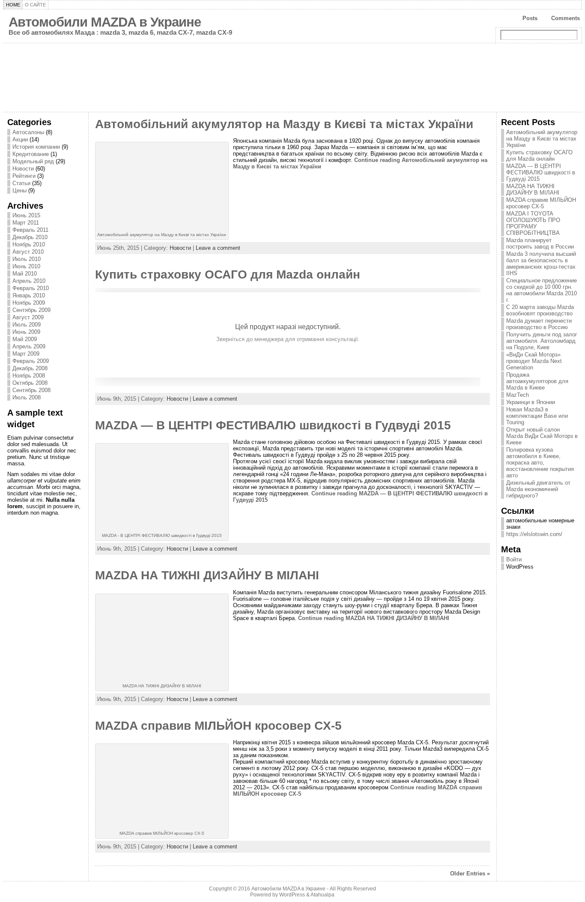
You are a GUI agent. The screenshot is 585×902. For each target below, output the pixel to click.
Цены (19, 190)
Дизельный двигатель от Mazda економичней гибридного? (538, 489)
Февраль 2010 (30, 288)
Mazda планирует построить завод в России (540, 243)
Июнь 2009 (26, 332)
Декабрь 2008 (30, 368)
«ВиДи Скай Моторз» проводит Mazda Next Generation (534, 361)
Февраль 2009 (30, 361)
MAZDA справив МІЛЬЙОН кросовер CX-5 (218, 725)
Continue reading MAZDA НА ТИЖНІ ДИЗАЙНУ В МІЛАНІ (373, 618)
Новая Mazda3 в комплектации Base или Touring (537, 416)
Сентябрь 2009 (31, 310)
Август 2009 (28, 317)
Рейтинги (24, 176)
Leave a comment (218, 248)
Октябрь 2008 (30, 383)
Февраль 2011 (30, 230)
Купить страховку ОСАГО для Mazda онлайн (227, 274)
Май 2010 (24, 273)
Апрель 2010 (28, 281)
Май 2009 (24, 339)
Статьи (21, 183)
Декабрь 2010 (30, 237)
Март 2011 (25, 222)
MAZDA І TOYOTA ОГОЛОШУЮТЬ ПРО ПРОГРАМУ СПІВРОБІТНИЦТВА (533, 223)
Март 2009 (25, 354)
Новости (23, 168)
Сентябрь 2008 (31, 390)
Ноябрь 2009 (28, 303)
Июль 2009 (26, 324)
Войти (514, 559)
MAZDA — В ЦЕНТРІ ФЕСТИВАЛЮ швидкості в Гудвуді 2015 (273, 425)
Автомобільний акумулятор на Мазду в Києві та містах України (284, 124)
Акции (20, 139)
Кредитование (30, 154)
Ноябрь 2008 (28, 375)
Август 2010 (28, 252)
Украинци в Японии (530, 402)
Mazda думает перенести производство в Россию (539, 324)
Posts (529, 18)
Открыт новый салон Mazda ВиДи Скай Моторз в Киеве (542, 436)
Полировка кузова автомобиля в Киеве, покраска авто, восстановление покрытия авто (540, 463)
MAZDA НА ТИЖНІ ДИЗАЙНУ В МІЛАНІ (207, 575)
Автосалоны (28, 132)
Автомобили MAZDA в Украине (105, 22)
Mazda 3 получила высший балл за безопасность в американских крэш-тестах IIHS (541, 263)
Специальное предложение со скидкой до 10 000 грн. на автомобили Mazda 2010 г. (541, 290)
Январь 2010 (28, 295)
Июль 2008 (26, 397)
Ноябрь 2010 (28, 244)
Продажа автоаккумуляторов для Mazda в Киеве (537, 381)
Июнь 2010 (26, 266)
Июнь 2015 (26, 215)
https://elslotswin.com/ (534, 534)
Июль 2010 (26, 259)
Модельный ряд (33, 161)
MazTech (517, 395)
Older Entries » (470, 873)
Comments (565, 18)
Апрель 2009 (28, 346)
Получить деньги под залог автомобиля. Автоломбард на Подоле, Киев (541, 341)
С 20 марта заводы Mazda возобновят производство (540, 310)
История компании (36, 147)
